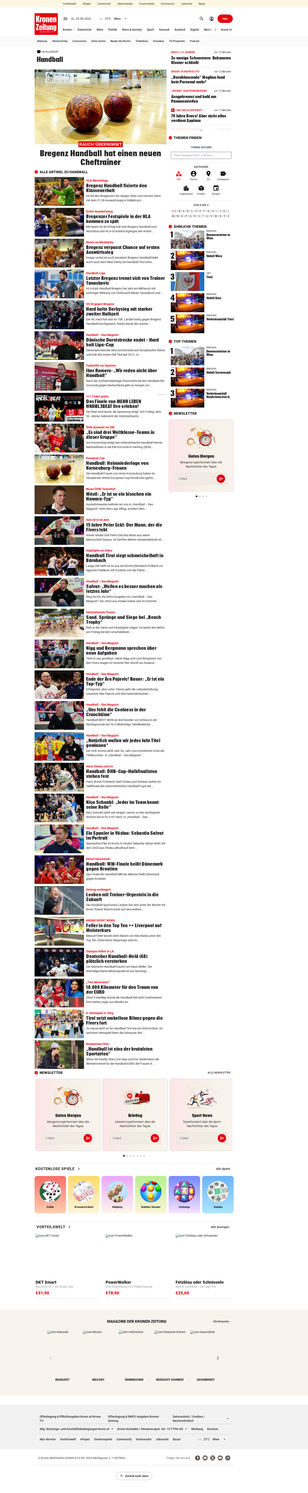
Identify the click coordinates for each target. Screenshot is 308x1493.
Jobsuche (186, 3)
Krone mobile (146, 3)
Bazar (202, 3)
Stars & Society (132, 29)
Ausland (179, 29)
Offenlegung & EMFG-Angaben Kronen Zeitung (133, 1418)
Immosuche (167, 3)
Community (104, 3)
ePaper (87, 3)
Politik (112, 29)
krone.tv (226, 29)
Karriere (212, 1429)
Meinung (42, 41)
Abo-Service (48, 1439)
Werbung (197, 1429)
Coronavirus (79, 41)
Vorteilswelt (69, 3)
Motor (208, 29)
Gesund (164, 29)
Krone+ (67, 29)
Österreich (85, 29)
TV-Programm (177, 41)
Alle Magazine (221, 1321)
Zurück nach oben (134, 1476)
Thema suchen (201, 147)
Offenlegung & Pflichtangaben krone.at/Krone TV (70, 1418)
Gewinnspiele (125, 3)
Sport (150, 29)
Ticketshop (142, 41)
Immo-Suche (98, 41)
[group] (223, 1168)
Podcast (194, 41)
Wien (100, 29)
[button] (215, 29)
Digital (194, 29)
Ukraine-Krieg (59, 41)
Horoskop (158, 41)
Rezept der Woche (120, 41)
